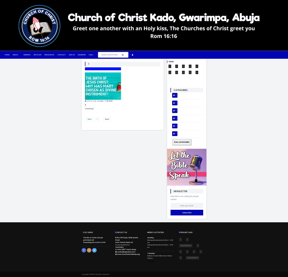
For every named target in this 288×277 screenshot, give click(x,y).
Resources (49, 55)
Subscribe (186, 212)
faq (91, 55)
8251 (110, 101)
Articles (37, 55)
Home (7, 55)
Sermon (27, 55)
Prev (89, 119)
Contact (61, 55)
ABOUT (15, 55)
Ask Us (72, 55)
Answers (82, 55)
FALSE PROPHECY (185, 246)
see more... (151, 261)
